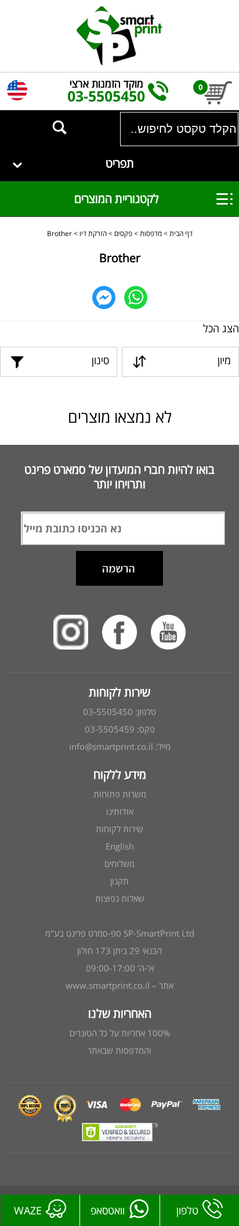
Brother (59, 233)
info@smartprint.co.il (111, 746)
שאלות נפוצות (119, 898)
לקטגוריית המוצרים (108, 198)
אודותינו (119, 811)
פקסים (123, 233)
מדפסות (151, 233)
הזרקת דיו (93, 233)
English (120, 846)
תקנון (119, 881)
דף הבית (181, 233)
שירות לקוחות (119, 829)
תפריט (120, 163)
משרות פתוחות (119, 794)
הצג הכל (221, 328)
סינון (100, 360)
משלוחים (119, 863)
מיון (224, 360)
